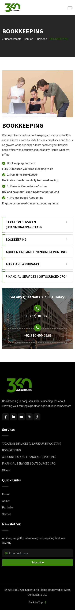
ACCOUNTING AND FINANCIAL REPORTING (36, 252)
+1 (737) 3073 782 (37, 315)
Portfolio (7, 507)
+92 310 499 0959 (37, 335)
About (5, 501)
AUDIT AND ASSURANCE (23, 264)
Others (6, 470)
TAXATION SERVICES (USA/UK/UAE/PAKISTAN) (24, 224)
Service (6, 514)
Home (5, 494)
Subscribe (37, 562)
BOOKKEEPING (16, 239)
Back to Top (36, 602)
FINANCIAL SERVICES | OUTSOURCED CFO (36, 276)
